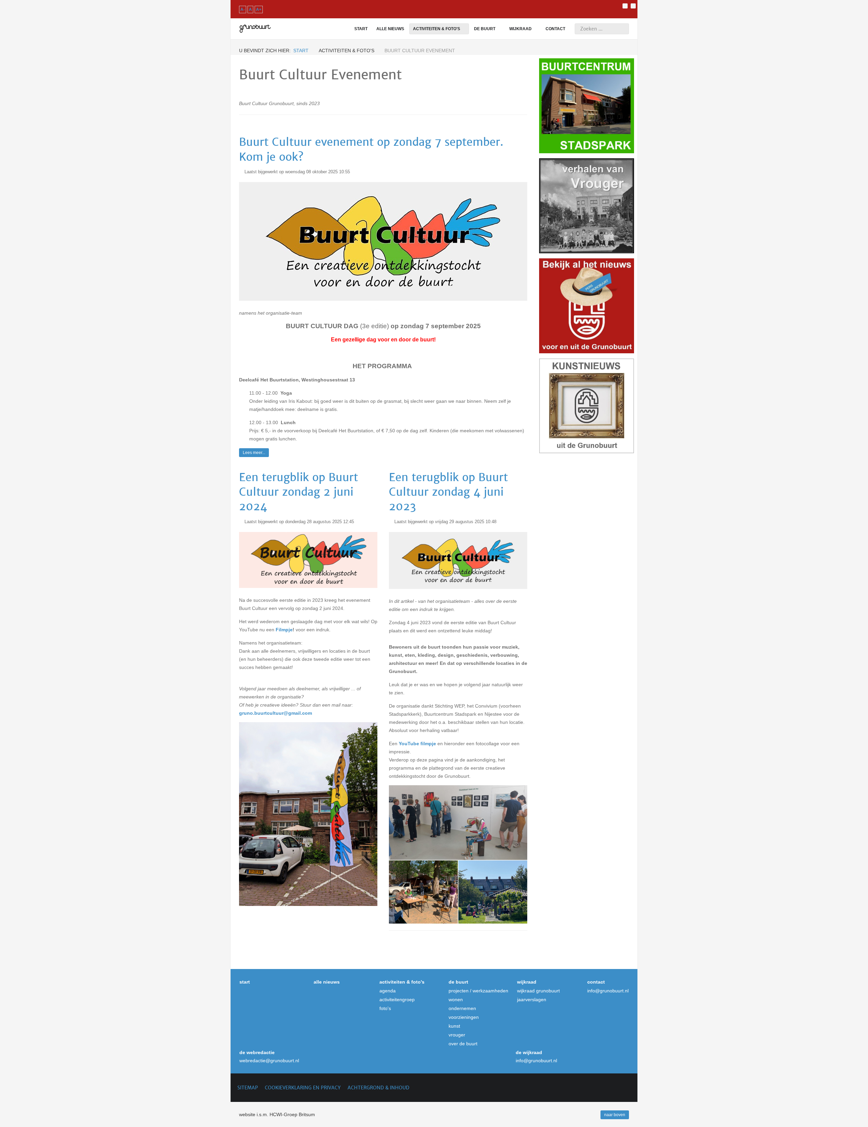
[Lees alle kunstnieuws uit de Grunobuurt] (586, 405)
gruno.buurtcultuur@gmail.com (275, 713)
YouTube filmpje (417, 743)
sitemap (247, 1088)
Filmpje (284, 629)
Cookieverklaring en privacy (303, 1088)
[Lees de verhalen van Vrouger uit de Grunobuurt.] (586, 205)
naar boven (614, 1114)
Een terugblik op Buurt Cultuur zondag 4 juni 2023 (448, 492)
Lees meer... (254, 452)
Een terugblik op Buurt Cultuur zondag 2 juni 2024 (298, 492)
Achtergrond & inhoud (378, 1088)
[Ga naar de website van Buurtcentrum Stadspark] (586, 105)
